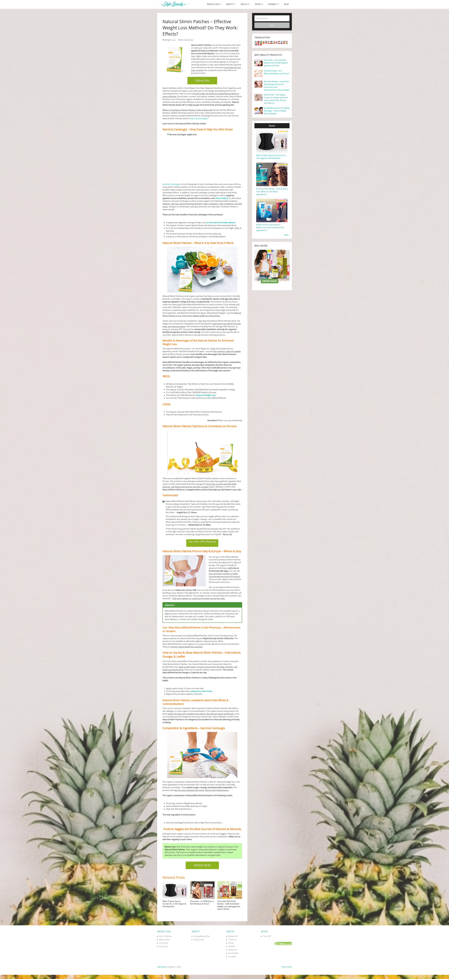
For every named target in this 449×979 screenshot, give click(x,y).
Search (272, 25)
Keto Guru (163, 946)
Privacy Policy (286, 967)
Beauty (229, 4)
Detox (258, 4)
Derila (231, 943)
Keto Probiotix (165, 936)
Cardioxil (232, 956)
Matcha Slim (164, 939)
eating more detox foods (201, 691)
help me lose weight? (199, 118)
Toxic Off (267, 936)
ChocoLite (163, 943)
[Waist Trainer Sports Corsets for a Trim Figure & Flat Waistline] (175, 890)
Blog (286, 4)
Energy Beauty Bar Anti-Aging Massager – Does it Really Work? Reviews (276, 111)
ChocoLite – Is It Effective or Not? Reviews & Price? (202, 902)
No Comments (187, 40)
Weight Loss (213, 4)
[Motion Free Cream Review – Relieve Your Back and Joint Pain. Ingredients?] (271, 222)
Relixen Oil (232, 936)
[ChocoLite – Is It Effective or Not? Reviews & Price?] (202, 890)
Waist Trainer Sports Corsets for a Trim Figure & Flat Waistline (174, 904)
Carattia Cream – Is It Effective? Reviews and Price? (276, 72)
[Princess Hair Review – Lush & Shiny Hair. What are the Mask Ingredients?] (271, 186)
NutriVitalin (233, 953)
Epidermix (232, 949)
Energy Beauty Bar (202, 936)
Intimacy (272, 4)
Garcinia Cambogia (171, 184)
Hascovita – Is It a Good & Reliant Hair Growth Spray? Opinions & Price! (276, 63)
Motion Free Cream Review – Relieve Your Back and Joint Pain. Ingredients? (270, 227)
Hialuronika (199, 939)
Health (244, 4)
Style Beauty (162, 967)
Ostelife (231, 946)
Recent (272, 125)
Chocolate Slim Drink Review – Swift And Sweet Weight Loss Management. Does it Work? (229, 905)
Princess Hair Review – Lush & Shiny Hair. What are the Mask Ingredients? (272, 191)
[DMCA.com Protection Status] (283, 944)
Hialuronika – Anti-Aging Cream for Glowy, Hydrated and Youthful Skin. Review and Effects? (276, 98)
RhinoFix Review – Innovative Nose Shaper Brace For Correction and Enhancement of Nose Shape (276, 85)
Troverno (232, 939)
